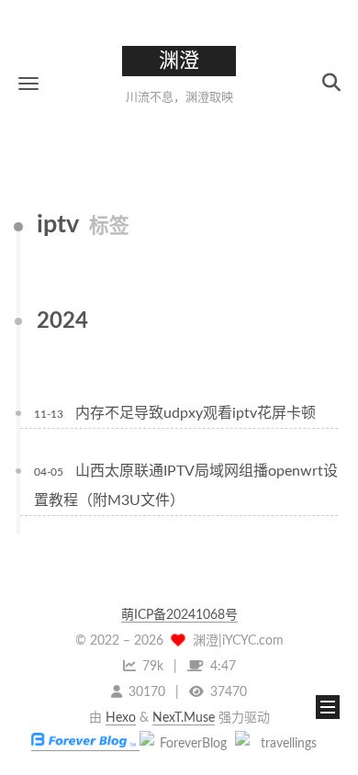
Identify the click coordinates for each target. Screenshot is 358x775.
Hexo (121, 718)
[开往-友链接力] (281, 743)
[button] (28, 83)
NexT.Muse (183, 718)
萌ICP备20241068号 (179, 615)
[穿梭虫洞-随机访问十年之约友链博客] (185, 743)
